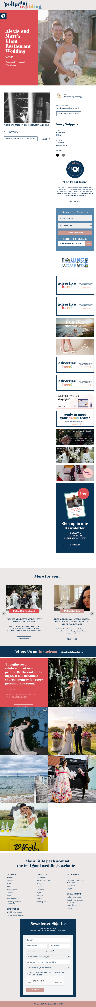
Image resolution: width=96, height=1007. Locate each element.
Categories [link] (41, 877)
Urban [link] (59, 135)
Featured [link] (10, 62)
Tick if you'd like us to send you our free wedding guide (46, 973)
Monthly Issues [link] (42, 902)
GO (88, 243)
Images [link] (40, 883)
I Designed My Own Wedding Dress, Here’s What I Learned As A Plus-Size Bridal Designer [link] (72, 621)
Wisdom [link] (10, 880)
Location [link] (40, 889)
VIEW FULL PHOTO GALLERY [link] (68, 114)
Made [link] (9, 883)
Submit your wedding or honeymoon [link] (75, 901)
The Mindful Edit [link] (13, 899)
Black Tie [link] (60, 132)
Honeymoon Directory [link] (15, 915)
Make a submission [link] (74, 897)
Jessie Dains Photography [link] (68, 108)
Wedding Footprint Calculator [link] (14, 903)
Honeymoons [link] (12, 889)
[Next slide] (92, 613)
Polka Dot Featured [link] (24, 611)
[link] (3, 16)
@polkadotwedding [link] (72, 652)
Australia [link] (60, 143)
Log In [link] (69, 888)
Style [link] (39, 893)
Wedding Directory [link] (14, 912)
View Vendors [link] (75, 232)
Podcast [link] (10, 893)
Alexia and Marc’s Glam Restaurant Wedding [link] (26, 125)
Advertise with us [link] (73, 905)
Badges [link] (70, 908)
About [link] (69, 877)
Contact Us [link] (71, 885)
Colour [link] (39, 886)
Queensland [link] (62, 145)
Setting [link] (40, 896)
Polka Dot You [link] (72, 611)
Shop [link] (9, 896)
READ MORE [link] (75, 202)
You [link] (8, 886)
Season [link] (39, 899)
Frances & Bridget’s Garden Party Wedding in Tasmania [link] (24, 620)
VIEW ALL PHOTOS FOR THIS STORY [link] (20, 139)
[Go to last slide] (4, 613)
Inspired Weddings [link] (44, 880)
